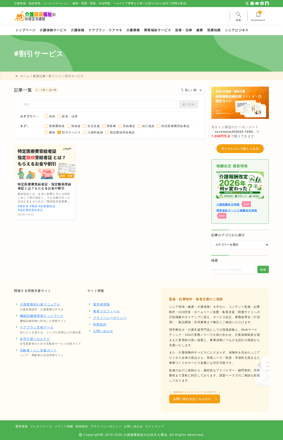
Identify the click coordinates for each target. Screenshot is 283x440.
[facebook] (262, 3)
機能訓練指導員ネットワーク (42, 316)
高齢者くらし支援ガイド (38, 350)
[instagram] (252, 3)
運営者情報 (101, 304)
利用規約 (100, 324)
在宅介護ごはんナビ (35, 339)
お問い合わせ (103, 331)
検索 (214, 260)
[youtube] (257, 3)
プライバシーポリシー (110, 318)
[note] (267, 3)
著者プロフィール (106, 311)
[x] (247, 3)
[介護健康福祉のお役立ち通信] (35, 16)
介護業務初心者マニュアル (40, 304)
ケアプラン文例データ (37, 327)
